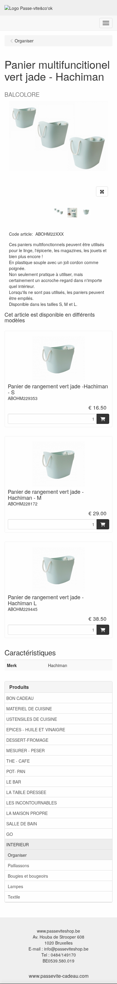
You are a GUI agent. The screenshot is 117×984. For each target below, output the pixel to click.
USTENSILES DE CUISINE (31, 719)
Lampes (15, 886)
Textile (14, 897)
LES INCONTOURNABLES (31, 803)
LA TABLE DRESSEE (26, 792)
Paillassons (18, 865)
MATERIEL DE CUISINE (29, 709)
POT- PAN (15, 771)
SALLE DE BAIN (21, 824)
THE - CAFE (18, 761)
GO (9, 834)
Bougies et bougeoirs (28, 876)
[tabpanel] (58, 211)
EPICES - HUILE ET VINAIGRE (35, 729)
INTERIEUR (17, 844)
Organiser (17, 855)
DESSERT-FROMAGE (27, 740)
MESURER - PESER (25, 750)
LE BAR (13, 782)
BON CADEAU (20, 698)
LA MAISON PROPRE (27, 813)
